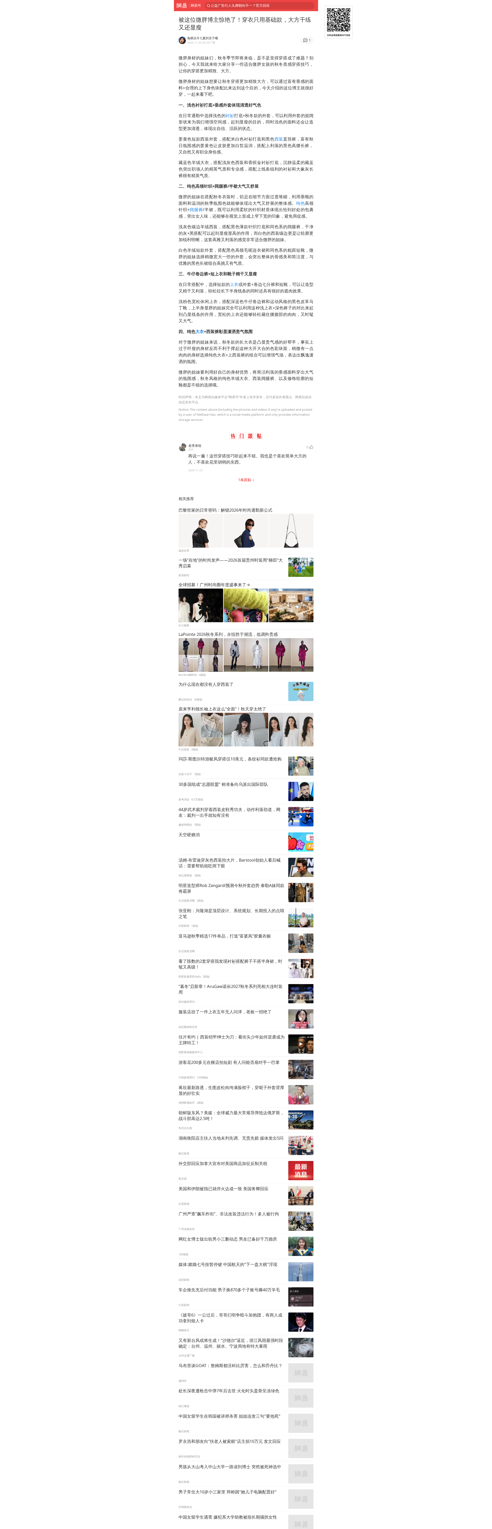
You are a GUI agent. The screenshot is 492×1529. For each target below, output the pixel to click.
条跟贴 (245, 479)
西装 (278, 139)
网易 (181, 5)
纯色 (300, 203)
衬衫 (230, 115)
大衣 (199, 331)
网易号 (196, 5)
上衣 (234, 284)
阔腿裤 (196, 209)
